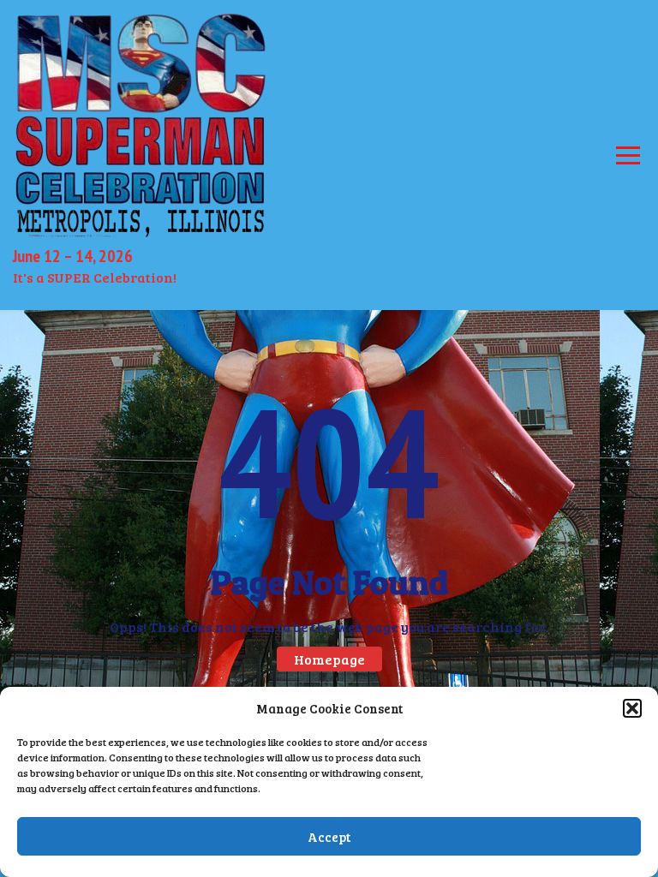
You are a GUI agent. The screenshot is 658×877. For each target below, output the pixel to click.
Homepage (329, 659)
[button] (632, 708)
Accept (329, 836)
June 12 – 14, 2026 (73, 256)
